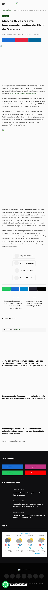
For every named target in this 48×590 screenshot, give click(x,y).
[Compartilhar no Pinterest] (21, 40)
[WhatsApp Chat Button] (5, 584)
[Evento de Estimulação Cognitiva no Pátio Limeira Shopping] (6, 492)
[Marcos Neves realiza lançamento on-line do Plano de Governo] (24, 63)
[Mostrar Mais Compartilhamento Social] (44, 40)
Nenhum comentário (24, 34)
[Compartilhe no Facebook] (8, 40)
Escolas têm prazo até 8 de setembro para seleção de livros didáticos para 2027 (28, 505)
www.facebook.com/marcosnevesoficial (23, 93)
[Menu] (3, 3)
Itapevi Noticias (9, 318)
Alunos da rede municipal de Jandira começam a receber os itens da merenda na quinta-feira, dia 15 (13, 304)
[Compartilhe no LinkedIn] (34, 40)
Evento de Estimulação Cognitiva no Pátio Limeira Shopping (28, 494)
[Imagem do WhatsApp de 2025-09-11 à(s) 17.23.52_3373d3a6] (24, 130)
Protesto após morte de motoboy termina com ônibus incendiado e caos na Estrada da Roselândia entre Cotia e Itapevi (23, 431)
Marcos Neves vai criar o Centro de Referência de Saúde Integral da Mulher (34, 303)
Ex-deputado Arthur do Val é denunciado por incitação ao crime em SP (29, 516)
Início (14, 10)
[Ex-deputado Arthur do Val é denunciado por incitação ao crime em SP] (6, 514)
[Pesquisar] (45, 3)
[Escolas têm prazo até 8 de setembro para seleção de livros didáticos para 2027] (6, 503)
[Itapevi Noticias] (24, 3)
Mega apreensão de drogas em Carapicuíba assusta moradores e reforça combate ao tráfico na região (23, 397)
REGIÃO (5, 16)
